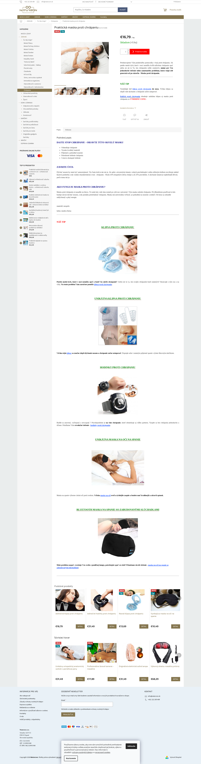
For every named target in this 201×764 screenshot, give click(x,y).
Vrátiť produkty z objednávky (30, 719)
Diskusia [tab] (68, 130)
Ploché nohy (28, 68)
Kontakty (23, 713)
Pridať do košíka (141, 52)
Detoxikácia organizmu (32, 81)
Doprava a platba (26, 704)
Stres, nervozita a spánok (33, 77)
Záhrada (26, 112)
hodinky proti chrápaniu (100, 425)
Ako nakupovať (87, 2)
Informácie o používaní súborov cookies (34, 710)
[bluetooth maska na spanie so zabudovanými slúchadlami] (118, 537)
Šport (25, 99)
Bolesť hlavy (28, 43)
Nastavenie (71, 758)
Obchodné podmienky (106, 2)
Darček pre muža (29, 131)
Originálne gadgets (30, 134)
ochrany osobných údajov (82, 752)
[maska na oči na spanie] (118, 468)
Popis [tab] (59, 130)
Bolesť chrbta (28, 49)
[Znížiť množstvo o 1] (128, 53)
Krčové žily (28, 74)
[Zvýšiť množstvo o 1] (128, 50)
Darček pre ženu (29, 128)
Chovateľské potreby (30, 109)
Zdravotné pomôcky (30, 93)
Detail (80, 679)
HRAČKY (23, 140)
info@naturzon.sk (154, 696)
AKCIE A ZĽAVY (26, 34)
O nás (22, 716)
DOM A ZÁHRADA (26, 103)
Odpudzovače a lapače (31, 106)
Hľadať (123, 10)
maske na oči (105, 495)
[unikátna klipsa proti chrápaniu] (118, 326)
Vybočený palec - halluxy (32, 65)
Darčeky (26, 137)
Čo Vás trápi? (27, 40)
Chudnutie (27, 71)
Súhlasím (131, 746)
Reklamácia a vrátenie (27, 707)
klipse (69, 353)
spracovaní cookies (102, 752)
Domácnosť (27, 115)
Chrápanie (27, 90)
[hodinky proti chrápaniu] (118, 395)
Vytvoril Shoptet (175, 757)
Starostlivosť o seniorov (32, 84)
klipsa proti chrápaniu (103, 284)
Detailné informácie (127, 108)
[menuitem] (24, 17)
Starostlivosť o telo (30, 96)
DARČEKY (24, 118)
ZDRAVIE (24, 37)
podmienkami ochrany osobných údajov (95, 709)
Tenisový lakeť (29, 62)
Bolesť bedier (29, 52)
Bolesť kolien (28, 56)
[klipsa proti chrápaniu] (118, 254)
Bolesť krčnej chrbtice (31, 46)
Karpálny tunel (29, 59)
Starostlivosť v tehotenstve (33, 87)
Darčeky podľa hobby (30, 121)
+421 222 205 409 (154, 699)
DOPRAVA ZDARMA (27, 143)
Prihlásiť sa (68, 714)
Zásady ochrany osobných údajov (31, 702)
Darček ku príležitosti (30, 125)
